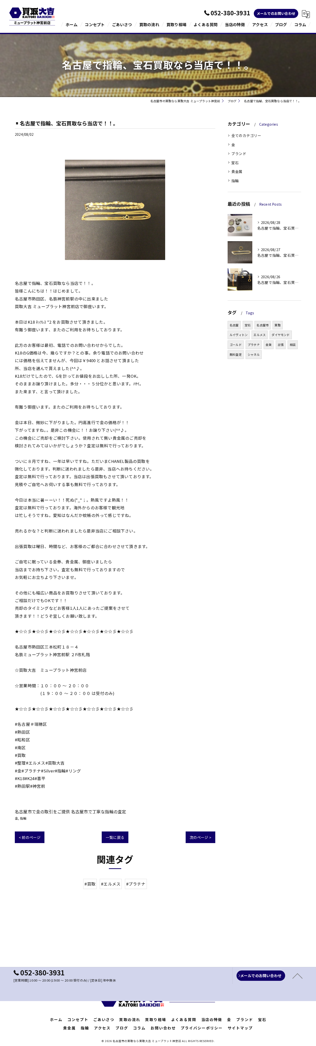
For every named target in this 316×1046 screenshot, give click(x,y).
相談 (293, 344)
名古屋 (234, 325)
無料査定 (236, 354)
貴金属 (237, 171)
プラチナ (254, 344)
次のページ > (200, 837)
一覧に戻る (115, 837)
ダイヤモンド (281, 335)
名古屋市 (263, 325)
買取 (277, 325)
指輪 (23, 818)
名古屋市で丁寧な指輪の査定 (98, 811)
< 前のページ (29, 837)
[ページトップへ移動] (297, 976)
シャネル (254, 354)
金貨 (269, 344)
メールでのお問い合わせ (276, 13)
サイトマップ (240, 1027)
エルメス (260, 335)
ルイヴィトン (239, 335)
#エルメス (110, 884)
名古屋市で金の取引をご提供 (42, 811)
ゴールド (236, 344)
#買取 (90, 884)
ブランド (238, 153)
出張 (281, 344)
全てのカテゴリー (246, 135)
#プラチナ (136, 884)
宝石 (235, 162)
